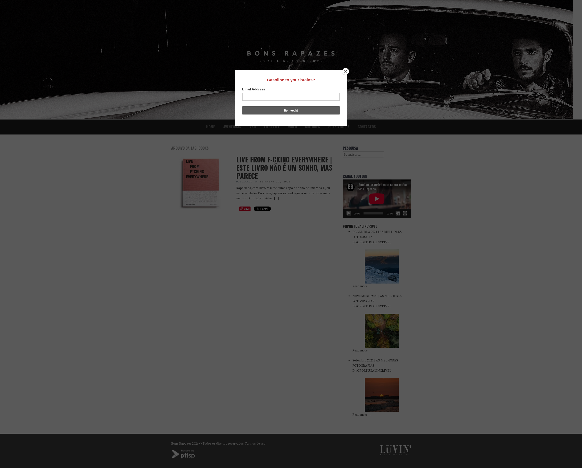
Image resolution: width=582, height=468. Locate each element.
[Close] (345, 71)
